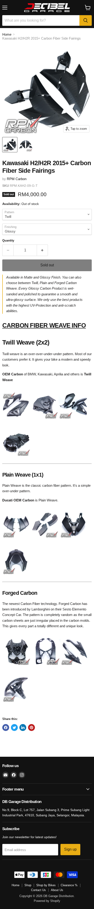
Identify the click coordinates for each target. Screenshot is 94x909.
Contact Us (38, 890)
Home (6, 34)
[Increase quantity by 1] (42, 250)
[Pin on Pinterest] (31, 727)
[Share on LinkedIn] (22, 727)
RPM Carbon (16, 179)
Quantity (8, 240)
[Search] (85, 20)
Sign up (70, 849)
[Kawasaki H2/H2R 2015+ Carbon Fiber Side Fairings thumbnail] (10, 144)
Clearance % (69, 885)
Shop (27, 885)
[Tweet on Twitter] (14, 727)
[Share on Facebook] (5, 727)
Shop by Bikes (46, 885)
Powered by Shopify (47, 901)
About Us (57, 890)
